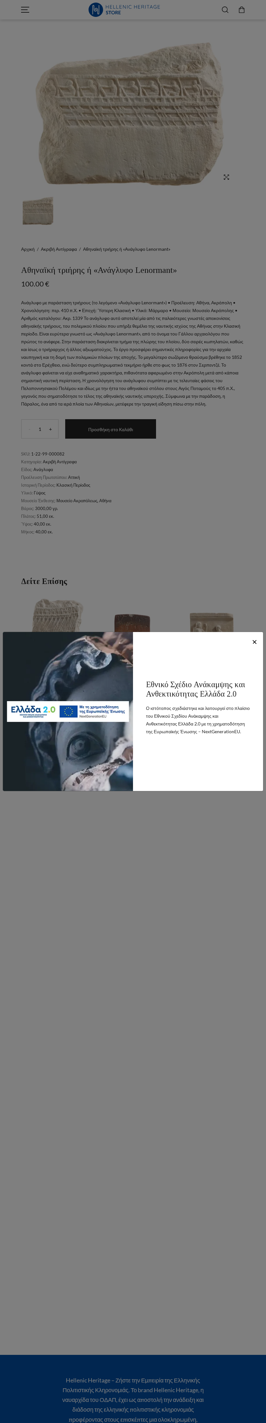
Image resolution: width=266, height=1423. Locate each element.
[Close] (254, 642)
